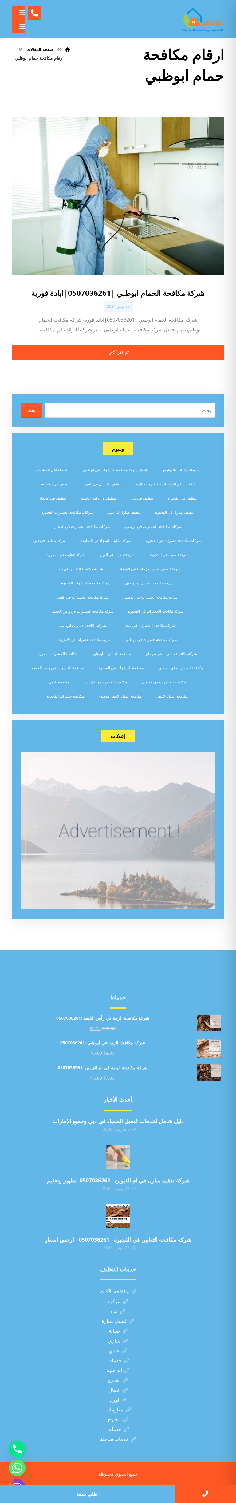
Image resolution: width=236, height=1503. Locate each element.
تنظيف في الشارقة (54, 484)
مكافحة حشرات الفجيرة (65, 696)
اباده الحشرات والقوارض (180, 470)
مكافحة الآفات (114, 1291)
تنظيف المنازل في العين (102, 484)
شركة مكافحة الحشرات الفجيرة (85, 583)
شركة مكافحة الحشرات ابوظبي (149, 583)
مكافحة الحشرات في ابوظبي (180, 667)
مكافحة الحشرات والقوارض (105, 682)
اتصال (114, 1389)
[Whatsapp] (17, 1468)
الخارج (114, 1380)
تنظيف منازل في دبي (124, 512)
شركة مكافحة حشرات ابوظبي (83, 625)
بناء (114, 1311)
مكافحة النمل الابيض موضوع (120, 696)
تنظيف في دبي (142, 498)
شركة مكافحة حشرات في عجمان (171, 653)
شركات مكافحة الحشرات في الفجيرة (81, 526)
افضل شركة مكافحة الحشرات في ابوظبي (115, 470)
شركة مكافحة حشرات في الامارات (84, 639)
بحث (31, 410)
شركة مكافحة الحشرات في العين (82, 597)
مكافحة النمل (59, 682)
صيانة (114, 1330)
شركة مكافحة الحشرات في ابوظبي (150, 597)
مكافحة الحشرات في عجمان (164, 682)
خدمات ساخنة (114, 1439)
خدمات (114, 1360)
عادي (114, 1350)
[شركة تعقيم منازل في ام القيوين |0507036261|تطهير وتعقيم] (118, 1157)
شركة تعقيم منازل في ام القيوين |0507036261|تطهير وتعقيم (118, 1180)
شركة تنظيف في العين (117, 554)
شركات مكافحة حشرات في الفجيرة (173, 540)
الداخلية (114, 1370)
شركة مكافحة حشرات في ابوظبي (151, 639)
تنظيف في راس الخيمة (98, 498)
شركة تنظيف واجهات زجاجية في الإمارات (149, 569)
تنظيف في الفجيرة (182, 498)
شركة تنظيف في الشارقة (168, 554)
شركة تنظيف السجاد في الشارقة (106, 540)
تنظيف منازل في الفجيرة (174, 512)
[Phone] (17, 1449)
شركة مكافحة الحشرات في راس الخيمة (82, 611)
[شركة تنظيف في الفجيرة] (202, 19)
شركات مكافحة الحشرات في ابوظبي (153, 526)
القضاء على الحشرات (51, 470)
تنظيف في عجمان (52, 498)
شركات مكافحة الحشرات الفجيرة (67, 512)
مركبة (114, 1301)
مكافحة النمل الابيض (172, 696)
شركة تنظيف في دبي (49, 540)
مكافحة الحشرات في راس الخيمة (58, 667)
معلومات (114, 1409)
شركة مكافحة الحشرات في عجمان (148, 625)
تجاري (114, 1340)
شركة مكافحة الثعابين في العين (79, 569)
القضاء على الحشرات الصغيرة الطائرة (165, 484)
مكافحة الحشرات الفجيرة (57, 653)
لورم (114, 1399)
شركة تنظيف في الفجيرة (66, 554)
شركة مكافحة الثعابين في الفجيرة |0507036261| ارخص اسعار (118, 1239)
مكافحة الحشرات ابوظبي (111, 653)
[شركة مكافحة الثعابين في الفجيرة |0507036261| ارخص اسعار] (118, 1216)
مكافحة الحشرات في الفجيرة (121, 667)
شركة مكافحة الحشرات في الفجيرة (155, 611)
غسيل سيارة (114, 1321)
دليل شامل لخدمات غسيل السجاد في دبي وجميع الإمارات (118, 1121)
